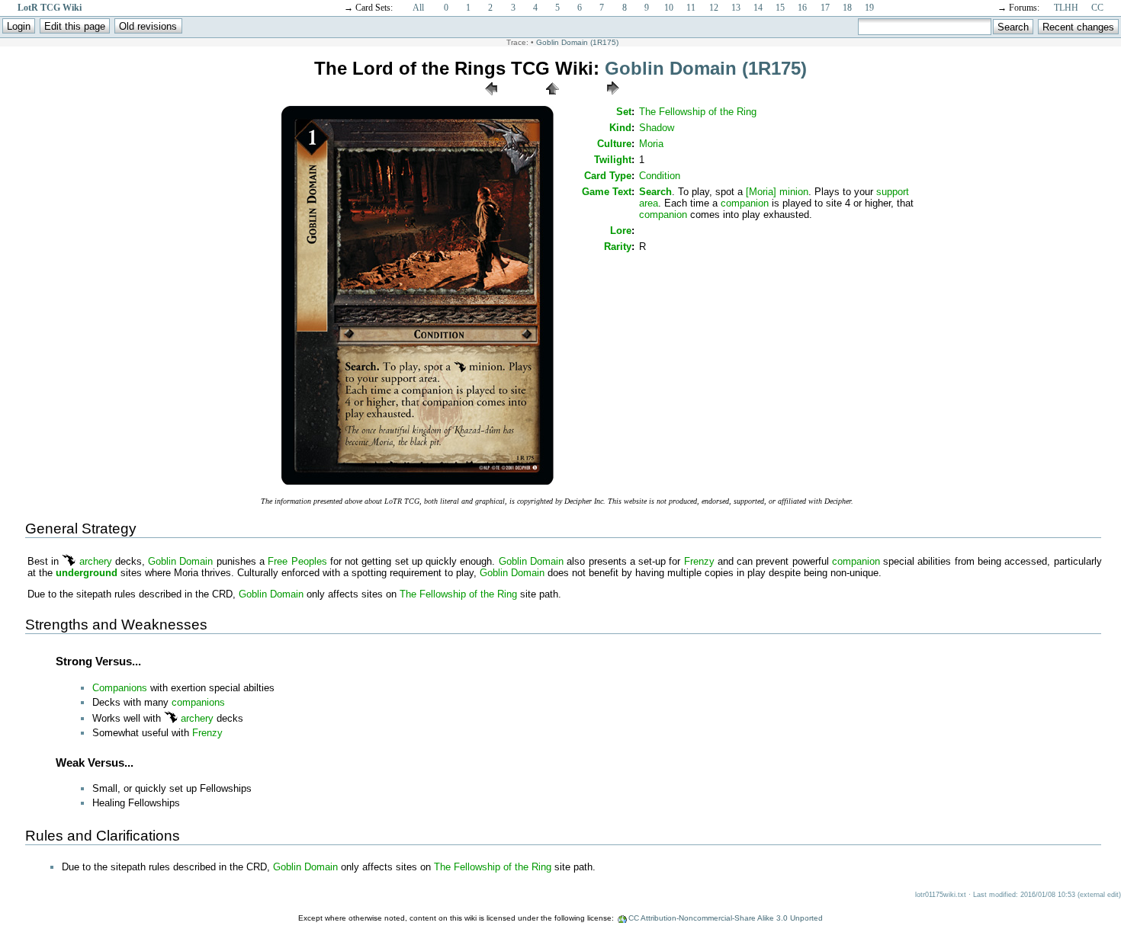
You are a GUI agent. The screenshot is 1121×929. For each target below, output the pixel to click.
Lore (620, 230)
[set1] (552, 98)
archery (95, 561)
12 (713, 7)
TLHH (1066, 7)
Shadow (656, 127)
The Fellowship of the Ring (697, 111)
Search (655, 191)
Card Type (607, 175)
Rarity (617, 246)
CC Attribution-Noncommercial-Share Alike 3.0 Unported (725, 918)
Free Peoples (297, 561)
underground (86, 572)
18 (847, 7)
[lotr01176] (613, 98)
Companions (119, 688)
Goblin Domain (180, 561)
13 (735, 7)
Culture (614, 143)
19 (869, 7)
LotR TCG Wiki (50, 7)
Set (623, 111)
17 (825, 7)
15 (780, 7)
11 (690, 7)
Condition (659, 175)
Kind (620, 127)
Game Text (606, 191)
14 (758, 7)
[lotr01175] (417, 483)
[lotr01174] (491, 98)
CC (1097, 7)
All (418, 7)
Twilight (612, 159)
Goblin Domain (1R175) (577, 42)
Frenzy (699, 561)
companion (745, 203)
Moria (651, 143)
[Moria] (761, 191)
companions (198, 702)
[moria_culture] (68, 561)
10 (668, 7)
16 (802, 7)
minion (793, 191)
